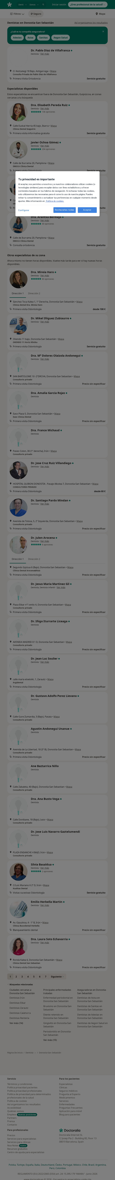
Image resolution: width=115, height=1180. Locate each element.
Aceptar (87, 210)
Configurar (23, 210)
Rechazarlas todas (64, 210)
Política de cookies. (54, 201)
